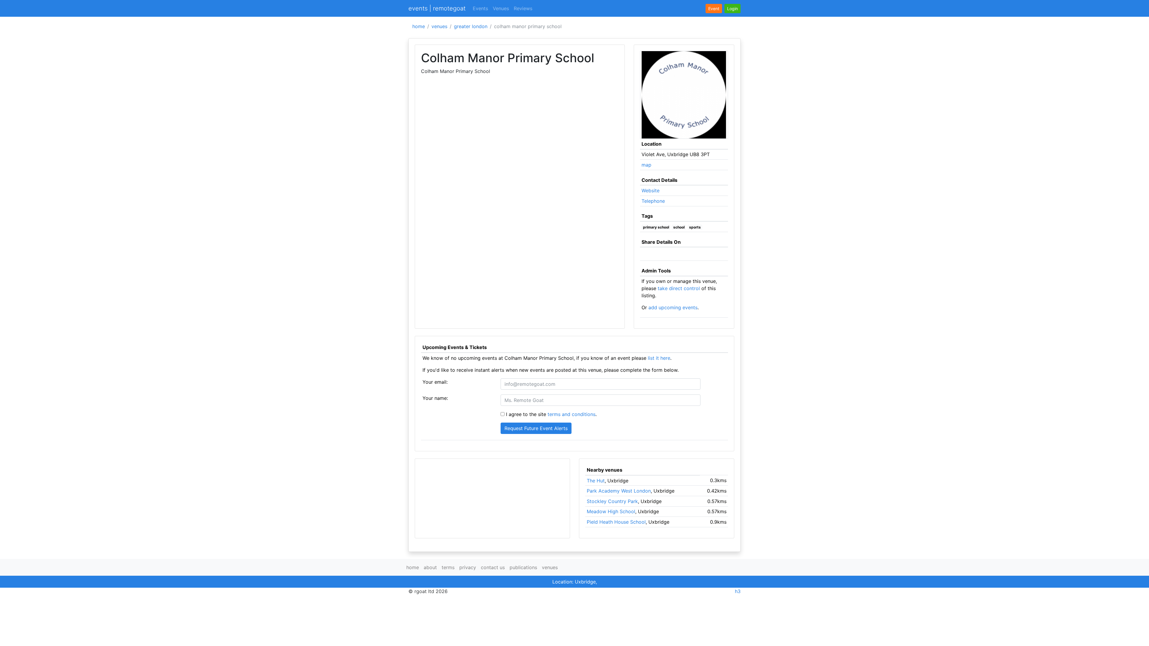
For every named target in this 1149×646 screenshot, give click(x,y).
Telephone (653, 201)
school (679, 227)
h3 (738, 591)
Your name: (435, 398)
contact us (493, 567)
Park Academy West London (619, 491)
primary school (656, 227)
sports (695, 227)
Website (650, 191)
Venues (501, 8)
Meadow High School (611, 511)
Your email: (435, 382)
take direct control (679, 288)
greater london (470, 26)
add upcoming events (672, 307)
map (646, 165)
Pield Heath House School (616, 522)
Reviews (523, 8)
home (418, 26)
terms (448, 567)
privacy (467, 567)
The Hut (596, 481)
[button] (732, 8)
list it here (659, 358)
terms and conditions (571, 414)
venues (439, 26)
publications (523, 567)
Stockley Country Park (612, 501)
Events (480, 8)
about (430, 567)
